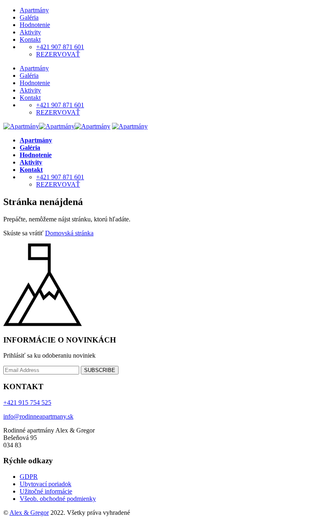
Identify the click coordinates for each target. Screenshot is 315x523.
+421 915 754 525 (27, 402)
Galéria (29, 17)
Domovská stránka (69, 233)
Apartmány (34, 10)
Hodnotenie (35, 24)
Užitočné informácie (46, 491)
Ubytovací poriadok (45, 483)
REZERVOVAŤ (58, 54)
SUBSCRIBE (99, 370)
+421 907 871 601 (60, 46)
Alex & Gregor (29, 512)
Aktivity (30, 32)
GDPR (29, 476)
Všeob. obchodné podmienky (58, 498)
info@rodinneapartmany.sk (38, 416)
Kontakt (30, 39)
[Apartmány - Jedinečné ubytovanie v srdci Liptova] (56, 126)
